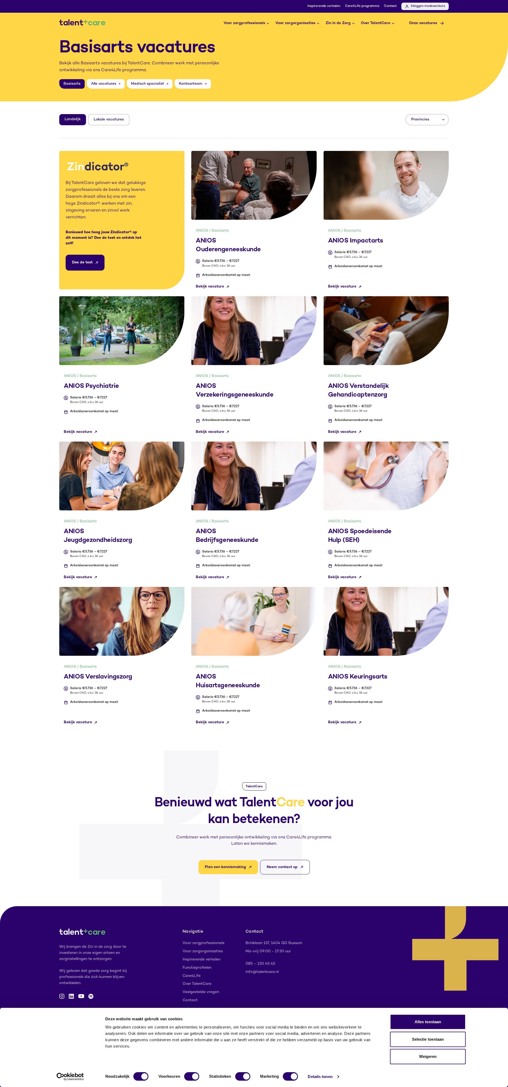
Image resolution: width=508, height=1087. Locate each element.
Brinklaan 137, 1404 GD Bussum (274, 943)
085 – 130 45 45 (260, 964)
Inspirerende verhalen (323, 6)
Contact (390, 6)
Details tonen (320, 1076)
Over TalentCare (375, 23)
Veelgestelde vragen (201, 992)
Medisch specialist (147, 84)
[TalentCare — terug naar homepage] (82, 23)
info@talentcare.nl (262, 972)
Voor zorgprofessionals (244, 23)
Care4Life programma (362, 6)
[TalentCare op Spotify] (90, 996)
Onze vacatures (423, 23)
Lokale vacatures (109, 120)
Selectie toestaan (428, 1039)
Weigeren (428, 1056)
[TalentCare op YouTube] (81, 996)
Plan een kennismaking (225, 867)
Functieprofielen (197, 968)
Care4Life (192, 976)
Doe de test (82, 262)
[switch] (191, 1076)
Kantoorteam (190, 84)
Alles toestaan (428, 1021)
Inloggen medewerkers (428, 6)
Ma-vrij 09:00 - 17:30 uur (268, 951)
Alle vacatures (103, 84)
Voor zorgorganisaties (295, 23)
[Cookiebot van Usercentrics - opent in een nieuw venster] (70, 1077)
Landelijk (73, 119)
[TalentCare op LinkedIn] (71, 996)
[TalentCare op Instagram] (62, 996)
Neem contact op (282, 867)
